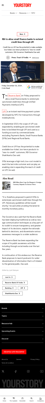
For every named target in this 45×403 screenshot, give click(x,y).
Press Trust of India (20, 58)
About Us (5, 359)
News (21, 34)
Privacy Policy (35, 359)
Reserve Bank (14, 95)
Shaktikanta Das (11, 293)
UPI (4, 111)
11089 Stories (35, 57)
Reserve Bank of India (14, 283)
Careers (18, 359)
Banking (8, 288)
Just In (8, 277)
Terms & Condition (8, 363)
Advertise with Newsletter (14, 352)
